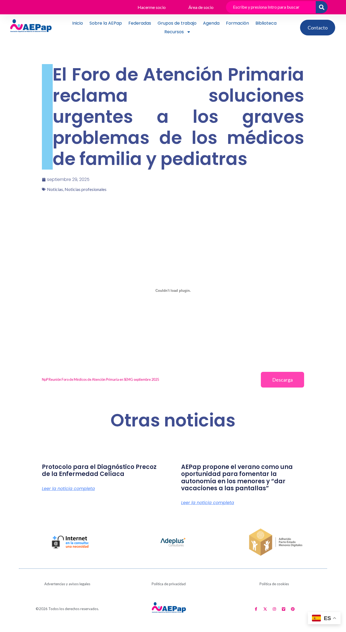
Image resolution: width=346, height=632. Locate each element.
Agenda (211, 23)
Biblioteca (266, 23)
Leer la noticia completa (68, 489)
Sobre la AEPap (105, 23)
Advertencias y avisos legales (67, 584)
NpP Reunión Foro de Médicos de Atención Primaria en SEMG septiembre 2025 (100, 379)
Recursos (174, 32)
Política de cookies (274, 584)
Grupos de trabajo (177, 23)
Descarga (282, 380)
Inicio (77, 23)
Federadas (139, 23)
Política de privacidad (169, 584)
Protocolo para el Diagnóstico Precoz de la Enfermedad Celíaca (99, 470)
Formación (237, 23)
